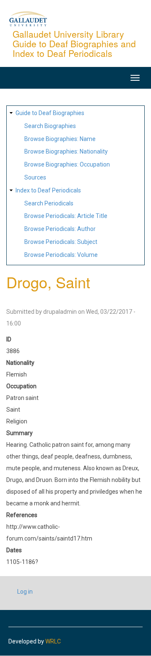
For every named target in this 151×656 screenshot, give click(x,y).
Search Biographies (50, 126)
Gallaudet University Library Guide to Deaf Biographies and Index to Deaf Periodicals (74, 43)
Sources (35, 177)
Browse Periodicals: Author (60, 229)
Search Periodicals (48, 203)
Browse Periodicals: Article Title (65, 216)
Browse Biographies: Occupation (67, 164)
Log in (25, 591)
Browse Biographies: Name (60, 139)
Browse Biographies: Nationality (66, 151)
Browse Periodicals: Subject (60, 241)
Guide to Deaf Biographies (50, 113)
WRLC (53, 641)
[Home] (28, 18)
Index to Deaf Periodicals (48, 190)
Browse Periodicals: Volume (61, 254)
